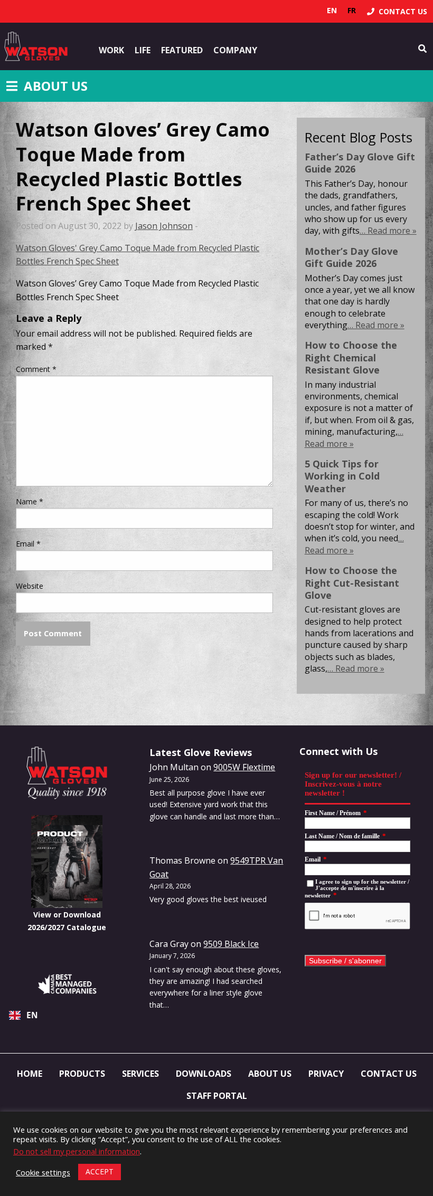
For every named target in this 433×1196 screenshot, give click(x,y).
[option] (351, 10)
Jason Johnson (164, 226)
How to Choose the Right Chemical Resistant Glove (351, 357)
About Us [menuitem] (269, 1073)
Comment (36, 369)
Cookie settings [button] (43, 1172)
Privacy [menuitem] (326, 1073)
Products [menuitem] (82, 1073)
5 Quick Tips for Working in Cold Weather (342, 476)
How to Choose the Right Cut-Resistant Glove (352, 582)
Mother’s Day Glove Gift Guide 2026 (351, 257)
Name (29, 501)
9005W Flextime (244, 767)
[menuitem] (397, 11)
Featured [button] (182, 50)
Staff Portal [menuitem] (216, 1096)
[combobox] (67, 1015)
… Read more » (388, 230)
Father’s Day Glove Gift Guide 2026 (360, 162)
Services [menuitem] (140, 1073)
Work (111, 50)
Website (29, 586)
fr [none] (351, 10)
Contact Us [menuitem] (389, 1073)
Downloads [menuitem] (203, 1073)
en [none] (332, 10)
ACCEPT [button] (100, 1171)
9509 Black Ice (231, 944)
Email (28, 544)
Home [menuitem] (29, 1073)
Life (142, 50)
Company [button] (235, 50)
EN (32, 1015)
